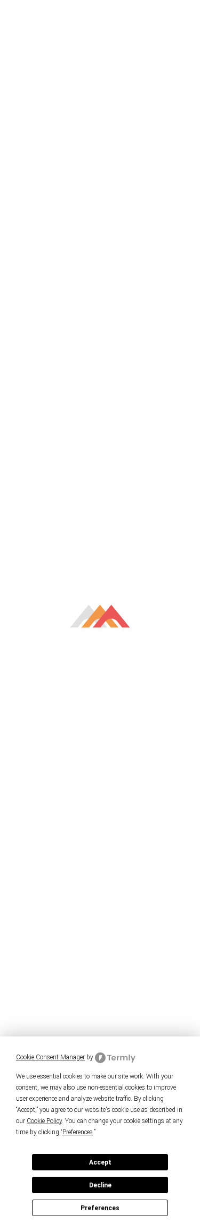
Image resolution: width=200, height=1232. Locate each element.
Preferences (100, 1208)
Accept (100, 1162)
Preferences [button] (77, 1132)
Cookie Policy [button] (44, 1121)
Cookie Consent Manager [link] (50, 1057)
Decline (100, 1185)
